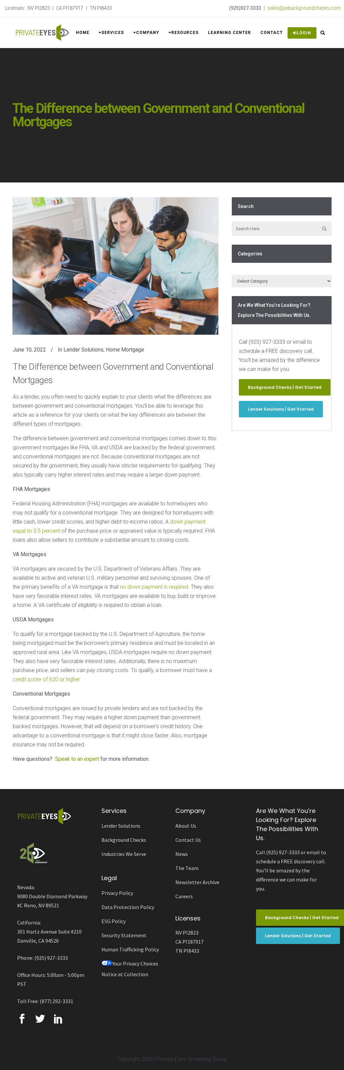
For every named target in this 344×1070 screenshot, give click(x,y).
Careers (184, 896)
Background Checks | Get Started (284, 387)
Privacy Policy (117, 893)
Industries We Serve (123, 854)
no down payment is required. (154, 587)
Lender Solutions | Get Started (281, 409)
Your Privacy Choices (135, 963)
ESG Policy (113, 921)
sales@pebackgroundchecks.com (304, 8)
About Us (185, 825)
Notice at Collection (124, 974)
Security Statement (123, 935)
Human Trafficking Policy (130, 949)
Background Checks (123, 839)
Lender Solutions (83, 349)
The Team (187, 868)
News (181, 854)
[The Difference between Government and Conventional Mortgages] (115, 266)
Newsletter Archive (197, 882)
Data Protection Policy (127, 907)
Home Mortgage (125, 349)
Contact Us (188, 839)
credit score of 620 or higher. (47, 679)
